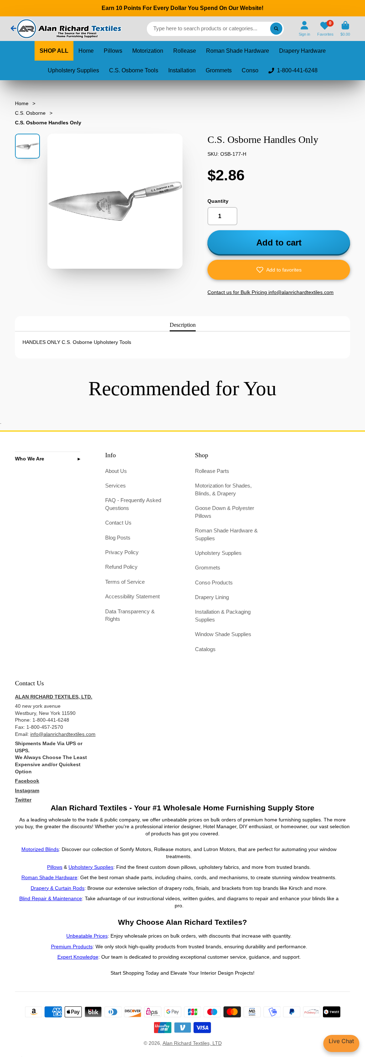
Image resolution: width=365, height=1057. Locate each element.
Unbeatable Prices (87, 936)
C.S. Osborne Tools (133, 70)
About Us (116, 471)
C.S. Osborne (30, 113)
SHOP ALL (54, 51)
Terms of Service (125, 582)
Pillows (113, 51)
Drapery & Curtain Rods (57, 888)
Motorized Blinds (40, 849)
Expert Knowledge (77, 957)
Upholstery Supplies (73, 70)
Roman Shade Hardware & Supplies (226, 534)
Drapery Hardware (302, 51)
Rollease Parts (212, 471)
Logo (68, 28)
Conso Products (214, 582)
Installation (182, 70)
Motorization (147, 51)
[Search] (276, 29)
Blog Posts (117, 538)
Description (183, 325)
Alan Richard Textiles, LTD (192, 1043)
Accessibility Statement (132, 596)
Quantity (217, 201)
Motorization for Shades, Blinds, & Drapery (223, 489)
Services (115, 486)
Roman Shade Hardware (237, 51)
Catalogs (205, 649)
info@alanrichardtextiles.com (63, 734)
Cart (345, 28)
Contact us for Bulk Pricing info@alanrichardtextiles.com (270, 292)
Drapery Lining (212, 597)
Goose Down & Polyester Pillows (224, 512)
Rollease (184, 51)
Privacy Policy (122, 552)
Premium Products (72, 946)
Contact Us (118, 523)
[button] (278, 270)
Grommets (219, 70)
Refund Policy (121, 567)
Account (304, 28)
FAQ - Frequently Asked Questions (133, 504)
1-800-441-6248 (297, 70)
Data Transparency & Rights (130, 615)
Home (86, 51)
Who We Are (29, 459)
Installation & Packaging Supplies (223, 616)
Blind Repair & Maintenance (50, 898)
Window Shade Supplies (223, 634)
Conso (250, 70)
